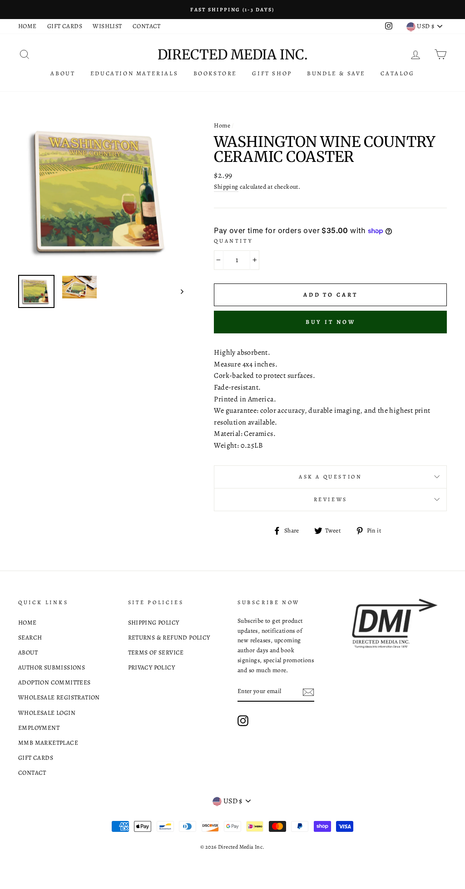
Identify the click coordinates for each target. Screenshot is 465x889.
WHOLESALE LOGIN (46, 712)
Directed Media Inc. (232, 54)
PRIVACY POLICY (151, 667)
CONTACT (147, 26)
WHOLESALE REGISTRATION (59, 697)
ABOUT (62, 73)
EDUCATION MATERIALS (134, 73)
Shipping (226, 186)
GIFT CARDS (64, 26)
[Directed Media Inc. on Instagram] (242, 720)
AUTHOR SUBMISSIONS (51, 667)
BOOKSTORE (215, 73)
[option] (232, 10)
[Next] (177, 291)
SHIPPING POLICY (153, 622)
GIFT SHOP (272, 73)
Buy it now (331, 322)
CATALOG (397, 73)
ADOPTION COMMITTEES (54, 682)
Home (222, 125)
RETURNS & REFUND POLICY (169, 637)
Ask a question (330, 476)
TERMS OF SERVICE (156, 652)
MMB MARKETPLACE (48, 742)
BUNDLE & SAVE (336, 73)
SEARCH (30, 637)
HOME (27, 26)
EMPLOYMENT (38, 727)
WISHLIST (107, 26)
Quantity (233, 240)
